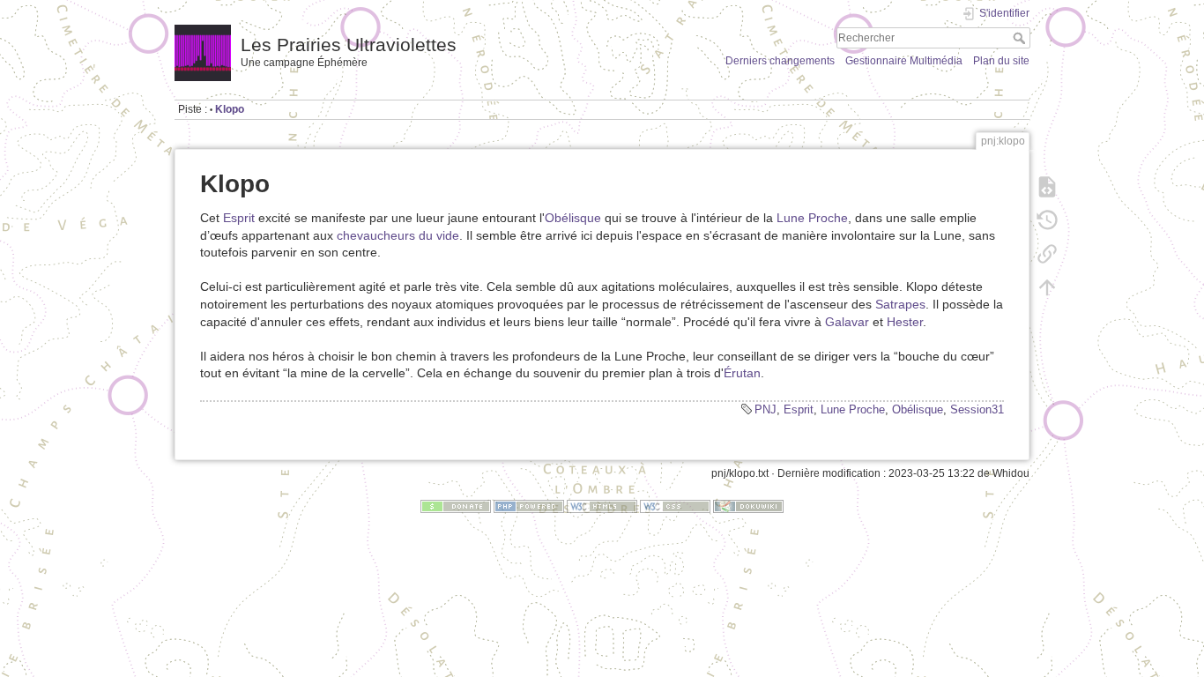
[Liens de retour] (1047, 254)
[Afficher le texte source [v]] (1047, 187)
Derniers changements (780, 61)
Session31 (977, 409)
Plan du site (1001, 61)
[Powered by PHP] (529, 506)
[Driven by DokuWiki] (748, 506)
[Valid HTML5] (602, 506)
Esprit (239, 218)
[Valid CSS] (675, 506)
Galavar (847, 322)
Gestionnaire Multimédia (903, 61)
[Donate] (455, 506)
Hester (905, 322)
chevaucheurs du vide (398, 235)
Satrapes (900, 304)
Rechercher (1021, 38)
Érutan (742, 373)
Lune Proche (812, 218)
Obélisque (573, 218)
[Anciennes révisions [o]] (1047, 220)
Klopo (229, 109)
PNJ (765, 409)
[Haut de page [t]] (1047, 287)
